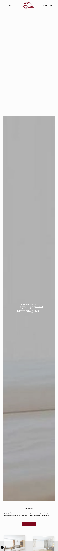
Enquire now (29, 524)
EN (46, 5)
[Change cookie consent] (2, 547)
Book (51, 5)
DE (43, 5)
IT (48, 5)
